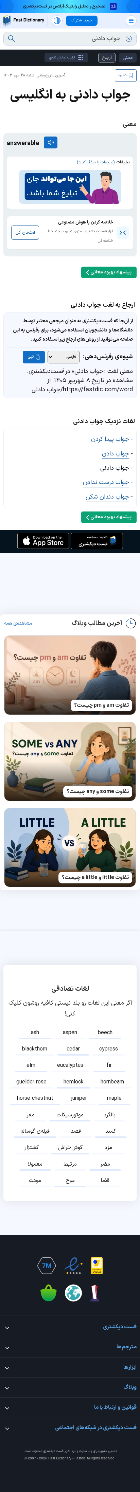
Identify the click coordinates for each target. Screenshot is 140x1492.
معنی (128, 57)
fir (109, 1065)
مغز (31, 1115)
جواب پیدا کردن (110, 439)
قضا (105, 1180)
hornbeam (112, 1082)
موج (70, 1180)
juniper (79, 1098)
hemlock (74, 1082)
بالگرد (110, 1115)
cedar (73, 1049)
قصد (76, 1131)
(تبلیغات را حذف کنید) (96, 162)
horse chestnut (35, 1098)
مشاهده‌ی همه (18, 623)
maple (114, 1098)
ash (35, 1033)
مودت (35, 1180)
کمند (110, 1131)
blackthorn (34, 1049)
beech (105, 1033)
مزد (108, 1148)
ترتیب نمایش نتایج (62, 57)
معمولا (35, 1164)
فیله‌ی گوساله (35, 1131)
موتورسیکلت (70, 1115)
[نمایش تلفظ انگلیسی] (50, 142)
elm (31, 1065)
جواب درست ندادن (106, 482)
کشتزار (31, 1148)
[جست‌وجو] (11, 38)
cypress (108, 1049)
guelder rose (31, 1082)
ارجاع (107, 57)
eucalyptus (70, 1065)
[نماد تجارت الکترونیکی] (73, 1265)
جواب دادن (115, 454)
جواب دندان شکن (107, 497)
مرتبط (70, 1164)
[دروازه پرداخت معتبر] (97, 1265)
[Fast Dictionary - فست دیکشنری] (23, 20)
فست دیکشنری (53, 1451)
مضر (105, 1164)
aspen (70, 1033)
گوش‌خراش (70, 1148)
